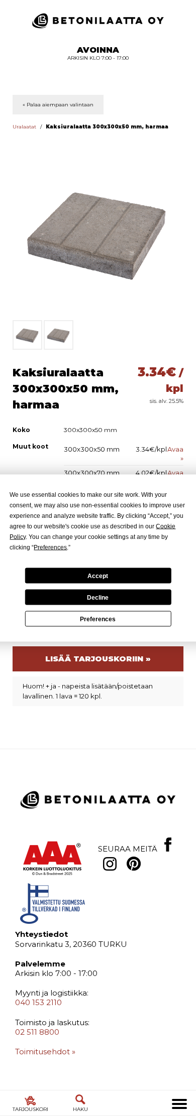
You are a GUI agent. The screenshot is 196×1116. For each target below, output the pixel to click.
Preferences (98, 618)
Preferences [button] (50, 547)
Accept (97, 575)
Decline (98, 597)
